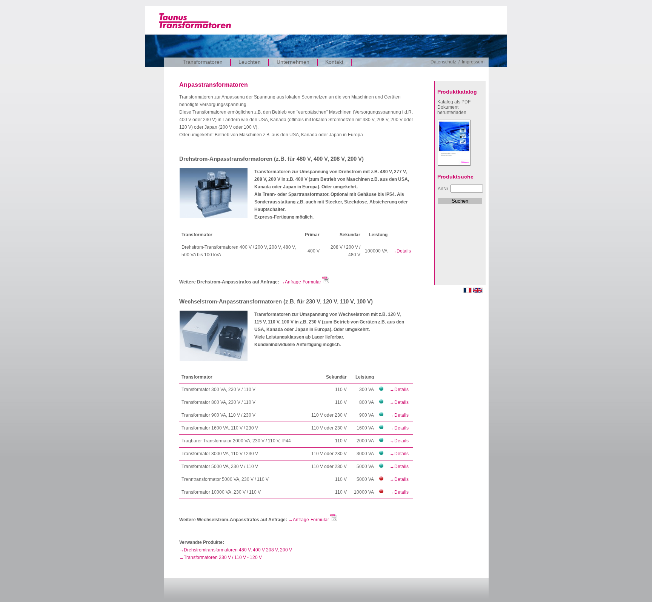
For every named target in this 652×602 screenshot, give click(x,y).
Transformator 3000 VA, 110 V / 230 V (219, 453)
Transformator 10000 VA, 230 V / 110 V (221, 492)
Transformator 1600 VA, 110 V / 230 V (219, 428)
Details (404, 251)
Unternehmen (293, 62)
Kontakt (334, 62)
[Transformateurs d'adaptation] (467, 291)
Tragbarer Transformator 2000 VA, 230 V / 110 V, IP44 (236, 440)
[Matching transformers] (478, 291)
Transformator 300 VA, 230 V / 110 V (218, 389)
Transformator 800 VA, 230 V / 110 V (218, 402)
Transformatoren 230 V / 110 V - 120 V (223, 557)
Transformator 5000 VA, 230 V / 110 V (219, 466)
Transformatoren (203, 62)
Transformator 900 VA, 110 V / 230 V (218, 415)
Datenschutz (443, 62)
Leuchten (249, 62)
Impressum (473, 62)
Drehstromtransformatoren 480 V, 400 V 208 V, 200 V (238, 550)
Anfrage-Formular (303, 282)
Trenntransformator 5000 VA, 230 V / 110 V (225, 479)
